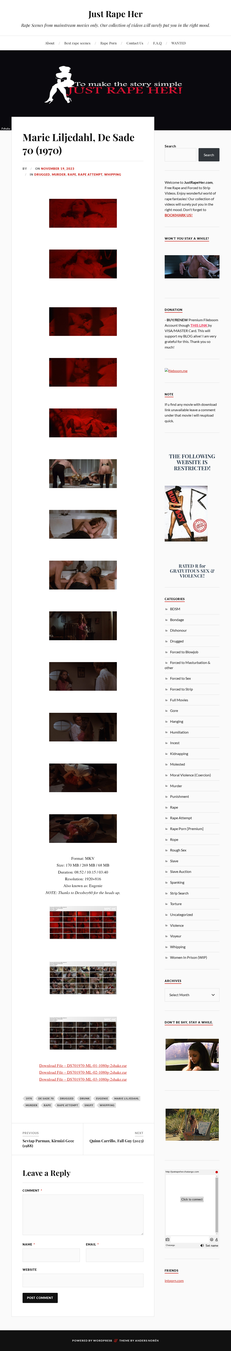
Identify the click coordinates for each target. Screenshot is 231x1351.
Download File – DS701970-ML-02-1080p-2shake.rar (83, 1072)
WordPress (102, 1340)
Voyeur (175, 936)
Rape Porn (108, 43)
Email (92, 1244)
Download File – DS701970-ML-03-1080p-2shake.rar (83, 1079)
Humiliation (179, 732)
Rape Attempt (90, 174)
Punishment (179, 796)
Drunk (85, 1098)
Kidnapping (179, 753)
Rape (72, 174)
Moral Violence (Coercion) (190, 775)
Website (30, 1269)
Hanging (176, 721)
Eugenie (102, 1098)
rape (47, 1105)
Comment (32, 1190)
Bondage (177, 619)
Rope (174, 839)
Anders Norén (147, 1340)
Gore (174, 710)
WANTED (178, 43)
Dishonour (178, 630)
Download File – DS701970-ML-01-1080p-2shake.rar (83, 1065)
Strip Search (179, 893)
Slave (174, 861)
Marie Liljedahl (126, 1098)
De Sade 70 (46, 1098)
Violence (177, 925)
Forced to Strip (181, 689)
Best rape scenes (77, 43)
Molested (177, 764)
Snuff (89, 1105)
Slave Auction (180, 871)
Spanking (177, 882)
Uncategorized (181, 914)
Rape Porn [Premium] (186, 828)
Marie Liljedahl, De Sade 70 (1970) (78, 143)
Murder (59, 174)
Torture (176, 903)
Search (170, 146)
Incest (175, 743)
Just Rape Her (115, 13)
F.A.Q (157, 43)
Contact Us (135, 43)
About (49, 43)
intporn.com (174, 1280)
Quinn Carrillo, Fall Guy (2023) (116, 1140)
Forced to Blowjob (184, 652)
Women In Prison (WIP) (188, 957)
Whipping (112, 174)
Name (29, 1244)
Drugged (42, 174)
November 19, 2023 (57, 168)
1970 (29, 1098)
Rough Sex (178, 850)
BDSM (175, 609)
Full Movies (179, 700)
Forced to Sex (180, 678)
